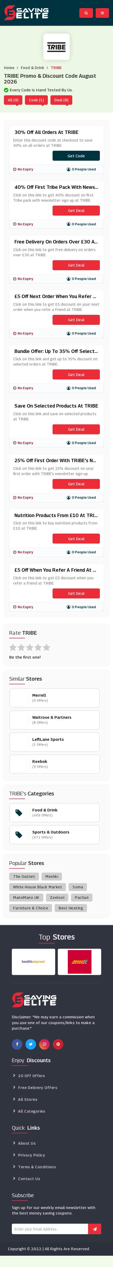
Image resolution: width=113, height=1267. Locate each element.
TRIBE (56, 67)
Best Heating (71, 908)
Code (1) (36, 100)
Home (9, 67)
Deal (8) (61, 100)
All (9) (13, 100)
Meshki (51, 876)
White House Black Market (37, 887)
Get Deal (76, 210)
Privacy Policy (31, 1155)
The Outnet (24, 876)
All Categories (31, 1111)
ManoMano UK (26, 897)
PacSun (82, 897)
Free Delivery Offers (37, 1087)
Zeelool (57, 897)
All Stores (27, 1099)
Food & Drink (32, 67)
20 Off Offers (31, 1075)
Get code (76, 155)
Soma (78, 887)
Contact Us (29, 1178)
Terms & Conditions (37, 1167)
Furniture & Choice (30, 908)
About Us (26, 1143)
